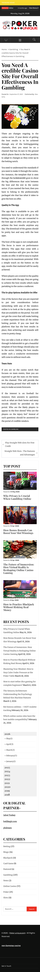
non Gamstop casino (11, 945)
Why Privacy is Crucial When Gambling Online (17, 497)
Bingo (6, 852)
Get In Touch (6, 966)
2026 (7, 733)
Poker (6, 892)
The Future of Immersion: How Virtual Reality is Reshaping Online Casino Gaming (18, 568)
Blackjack (7, 858)
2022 (7, 779)
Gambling (14, 429)
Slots (5, 897)
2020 (7, 786)
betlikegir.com (10, 821)
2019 (7, 790)
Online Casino (9, 886)
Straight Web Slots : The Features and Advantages (19, 453)
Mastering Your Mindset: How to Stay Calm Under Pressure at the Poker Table (18, 672)
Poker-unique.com (17, 933)
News (5, 880)
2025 (7, 767)
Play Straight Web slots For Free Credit (19, 444)
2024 (7, 771)
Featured (7, 869)
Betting (6, 846)
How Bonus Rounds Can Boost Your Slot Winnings (18, 531)
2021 (7, 783)
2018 (7, 794)
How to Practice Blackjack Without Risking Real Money (18, 607)
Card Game (8, 863)
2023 (7, 775)
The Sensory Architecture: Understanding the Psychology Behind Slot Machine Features (17, 694)
